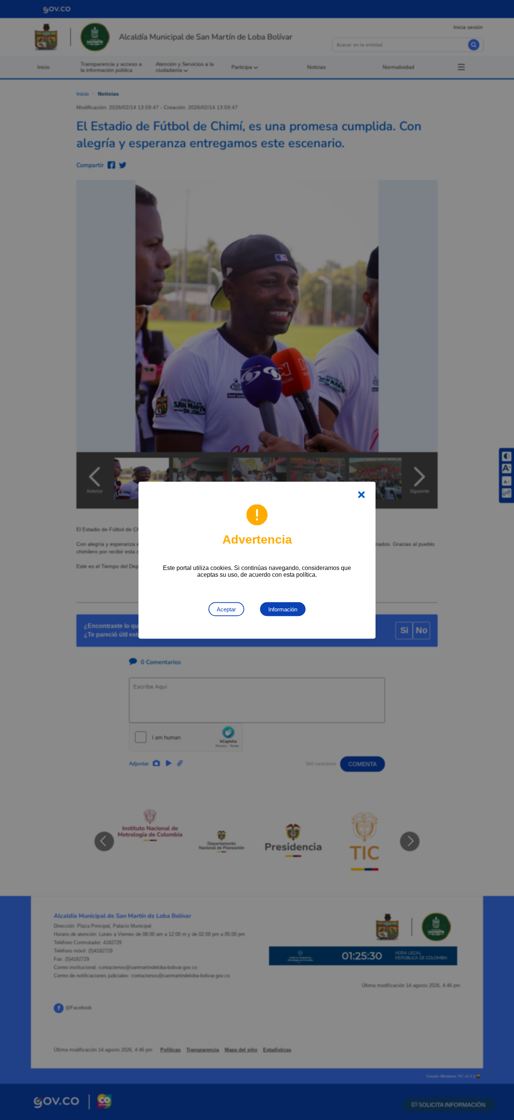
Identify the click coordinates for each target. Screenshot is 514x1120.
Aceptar (226, 609)
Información (282, 609)
